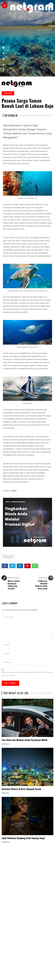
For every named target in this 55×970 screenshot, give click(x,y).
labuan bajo (8, 557)
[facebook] (3, 64)
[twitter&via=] (3, 59)
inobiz (14, 491)
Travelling (8, 93)
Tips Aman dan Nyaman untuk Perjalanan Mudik (24, 740)
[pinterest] (3, 47)
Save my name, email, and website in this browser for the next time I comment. (27, 674)
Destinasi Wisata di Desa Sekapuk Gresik (21, 789)
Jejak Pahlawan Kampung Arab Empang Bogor (23, 838)
